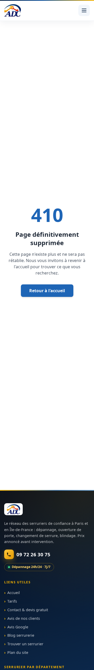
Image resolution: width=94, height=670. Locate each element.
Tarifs (12, 601)
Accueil (13, 592)
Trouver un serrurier (25, 644)
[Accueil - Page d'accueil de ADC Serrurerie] (13, 509)
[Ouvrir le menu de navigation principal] (84, 10)
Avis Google (17, 626)
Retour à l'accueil (47, 290)
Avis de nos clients (23, 618)
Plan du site (17, 652)
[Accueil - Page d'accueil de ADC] (12, 10)
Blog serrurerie (20, 635)
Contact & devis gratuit (27, 609)
